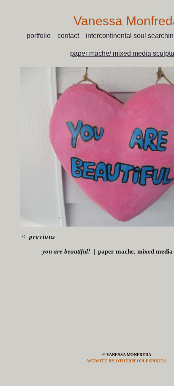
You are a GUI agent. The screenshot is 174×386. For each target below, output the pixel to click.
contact (68, 35)
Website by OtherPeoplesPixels (127, 361)
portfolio (39, 35)
